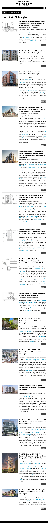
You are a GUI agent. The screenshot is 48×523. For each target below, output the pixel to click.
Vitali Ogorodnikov (34, 27)
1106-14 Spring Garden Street (32, 395)
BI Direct (32, 341)
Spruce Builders (29, 221)
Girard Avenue (43, 92)
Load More (24, 514)
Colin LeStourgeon (35, 355)
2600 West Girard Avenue (27, 81)
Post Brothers (31, 369)
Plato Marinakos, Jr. (27, 37)
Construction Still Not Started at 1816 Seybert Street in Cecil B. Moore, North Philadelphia (31, 321)
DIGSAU (42, 361)
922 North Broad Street (30, 164)
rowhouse (24, 330)
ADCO (28, 133)
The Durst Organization (26, 434)
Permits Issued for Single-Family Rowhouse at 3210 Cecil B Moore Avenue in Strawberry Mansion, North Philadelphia (32, 231)
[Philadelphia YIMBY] (24, 3)
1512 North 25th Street (37, 31)
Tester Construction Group (31, 90)
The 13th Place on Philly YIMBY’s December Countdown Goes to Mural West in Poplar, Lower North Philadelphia (32, 456)
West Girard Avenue (24, 170)
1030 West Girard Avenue (39, 499)
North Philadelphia (30, 32)
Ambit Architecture (23, 89)
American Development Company (38, 133)
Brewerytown (22, 32)
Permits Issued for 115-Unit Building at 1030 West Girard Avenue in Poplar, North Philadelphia (32, 492)
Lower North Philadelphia (25, 396)
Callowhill (44, 395)
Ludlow (25, 302)
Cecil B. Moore (30, 206)
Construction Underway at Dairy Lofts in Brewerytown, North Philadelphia (32, 52)
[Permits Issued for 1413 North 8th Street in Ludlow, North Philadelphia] (10, 300)
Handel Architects (35, 432)
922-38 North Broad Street (32, 167)
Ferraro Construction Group (35, 182)
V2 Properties (33, 40)
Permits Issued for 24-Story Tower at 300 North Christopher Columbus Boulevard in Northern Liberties (32, 422)
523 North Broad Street (41, 465)
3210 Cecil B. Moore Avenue (40, 239)
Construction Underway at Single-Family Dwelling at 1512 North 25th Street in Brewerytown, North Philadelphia (32, 23)
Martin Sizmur (38, 279)
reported (35, 115)
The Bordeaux (28, 79)
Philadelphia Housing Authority (27, 217)
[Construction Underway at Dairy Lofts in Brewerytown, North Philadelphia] (10, 60)
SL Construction (28, 310)
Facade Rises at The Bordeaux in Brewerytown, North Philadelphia (29, 73)
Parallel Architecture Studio (25, 338)
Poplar (22, 466)
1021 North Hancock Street (33, 359)
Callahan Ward (24, 134)
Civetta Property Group (32, 216)
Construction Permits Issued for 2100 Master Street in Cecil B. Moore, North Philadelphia (31, 197)
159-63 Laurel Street (38, 268)
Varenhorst (41, 396)
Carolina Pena (41, 336)
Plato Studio (43, 36)
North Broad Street (40, 169)
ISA (45, 131)
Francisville (40, 164)
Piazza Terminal (29, 370)
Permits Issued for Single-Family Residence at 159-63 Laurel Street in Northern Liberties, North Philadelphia (31, 261)
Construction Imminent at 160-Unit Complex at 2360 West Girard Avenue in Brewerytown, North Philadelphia (32, 109)
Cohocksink (21, 270)
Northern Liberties (38, 270)
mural (31, 474)
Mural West (37, 463)
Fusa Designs (29, 307)
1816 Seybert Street (37, 330)
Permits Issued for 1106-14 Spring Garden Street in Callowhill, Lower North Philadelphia (32, 387)
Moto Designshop (38, 219)
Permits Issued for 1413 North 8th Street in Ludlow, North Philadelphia (32, 294)
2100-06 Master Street (29, 209)
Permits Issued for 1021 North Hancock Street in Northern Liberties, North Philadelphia (32, 352)
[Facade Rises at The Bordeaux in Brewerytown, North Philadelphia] (10, 86)
